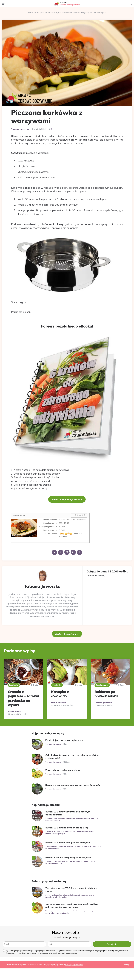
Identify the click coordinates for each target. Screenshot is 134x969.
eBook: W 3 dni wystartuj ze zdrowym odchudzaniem (67, 813)
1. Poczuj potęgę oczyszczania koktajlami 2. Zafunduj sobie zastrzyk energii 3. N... (70, 862)
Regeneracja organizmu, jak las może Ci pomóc (72, 784)
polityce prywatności (69, 953)
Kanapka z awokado (60, 694)
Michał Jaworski (15, 711)
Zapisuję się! (112, 944)
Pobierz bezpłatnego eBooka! (67, 499)
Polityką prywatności (74, 964)
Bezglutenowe (102, 685)
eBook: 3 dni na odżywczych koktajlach (68, 857)
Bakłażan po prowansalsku (106, 694)
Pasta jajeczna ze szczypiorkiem (64, 740)
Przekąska (13, 685)
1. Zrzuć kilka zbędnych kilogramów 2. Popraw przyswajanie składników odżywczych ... (70, 832)
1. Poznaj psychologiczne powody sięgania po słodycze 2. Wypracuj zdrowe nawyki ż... (73, 847)
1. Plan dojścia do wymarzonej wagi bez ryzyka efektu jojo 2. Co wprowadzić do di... (71, 820)
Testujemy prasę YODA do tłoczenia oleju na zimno (71, 890)
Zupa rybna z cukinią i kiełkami (63, 770)
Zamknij (125, 964)
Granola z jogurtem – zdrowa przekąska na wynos (23, 698)
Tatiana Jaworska (20, 129)
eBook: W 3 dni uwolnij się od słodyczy (67, 842)
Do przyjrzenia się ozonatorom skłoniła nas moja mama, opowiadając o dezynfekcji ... (69, 912)
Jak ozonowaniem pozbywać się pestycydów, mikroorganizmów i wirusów (71, 905)
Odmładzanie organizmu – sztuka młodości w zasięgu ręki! (72, 757)
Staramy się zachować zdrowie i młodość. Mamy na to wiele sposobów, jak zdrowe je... (70, 896)
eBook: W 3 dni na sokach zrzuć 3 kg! (66, 827)
